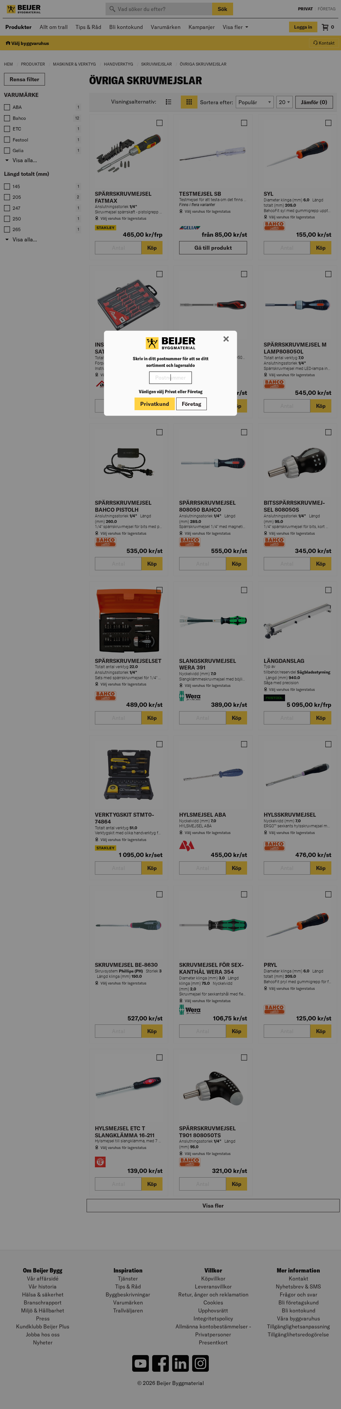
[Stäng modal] (226, 339)
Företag (191, 404)
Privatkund (154, 404)
